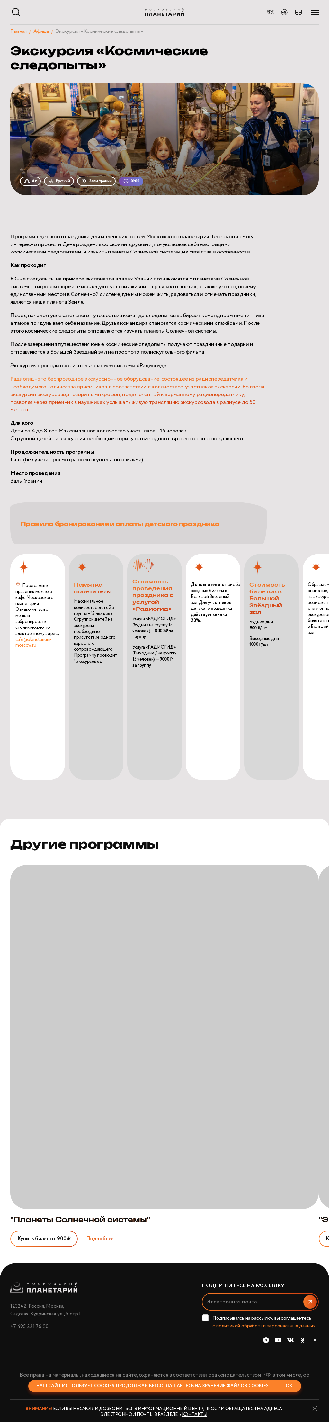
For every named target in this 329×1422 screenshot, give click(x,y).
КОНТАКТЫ (194, 1414)
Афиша (41, 31)
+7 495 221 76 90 (29, 1326)
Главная (18, 31)
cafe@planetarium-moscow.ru (33, 642)
